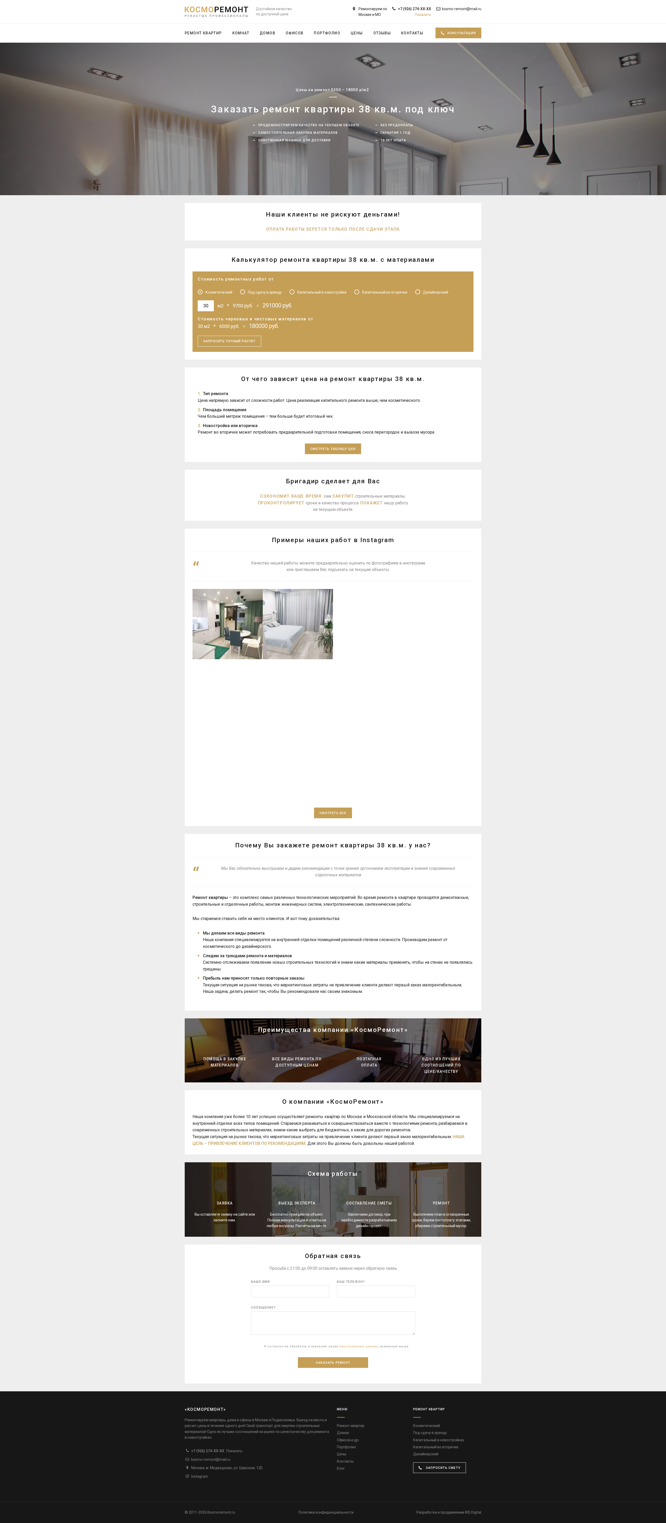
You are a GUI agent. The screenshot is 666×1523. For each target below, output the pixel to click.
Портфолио (327, 33)
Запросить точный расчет (229, 341)
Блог (341, 1468)
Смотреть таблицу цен (333, 449)
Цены (357, 33)
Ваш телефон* (351, 1282)
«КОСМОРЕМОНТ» (205, 1409)
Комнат (240, 33)
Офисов (294, 33)
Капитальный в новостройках (438, 1440)
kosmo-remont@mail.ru (461, 9)
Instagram (199, 1476)
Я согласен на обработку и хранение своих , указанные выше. (337, 1346)
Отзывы (382, 33)
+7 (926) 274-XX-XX (414, 12)
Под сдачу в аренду (430, 1433)
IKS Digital (473, 1512)
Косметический (426, 1426)
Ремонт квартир (203, 33)
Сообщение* (263, 1307)
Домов (267, 33)
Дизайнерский (425, 1454)
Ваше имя (260, 1282)
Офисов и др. (348, 1440)
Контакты (412, 33)
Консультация (461, 33)
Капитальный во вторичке (435, 1447)
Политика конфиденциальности (326, 1512)
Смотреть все (332, 813)
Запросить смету (442, 1468)
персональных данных (358, 1346)
